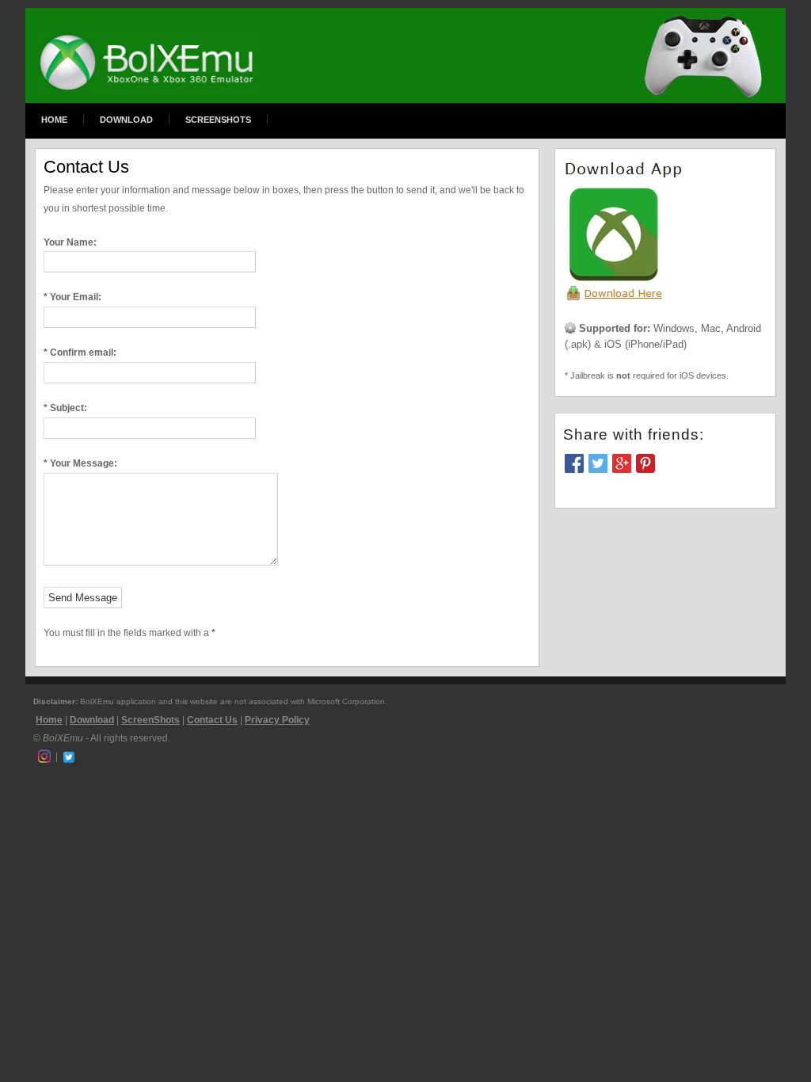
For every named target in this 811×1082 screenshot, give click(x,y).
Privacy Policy (277, 720)
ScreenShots (218, 119)
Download (126, 119)
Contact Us (212, 720)
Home (54, 119)
